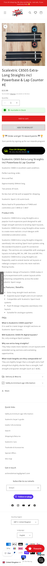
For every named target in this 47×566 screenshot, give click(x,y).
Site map (8, 459)
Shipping (12, 94)
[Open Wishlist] (35, 12)
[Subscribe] (38, 488)
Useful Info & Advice (13, 425)
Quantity (5, 98)
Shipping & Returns (13, 436)
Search (8, 431)
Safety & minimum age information (19, 414)
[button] (5, 12)
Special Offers (10, 453)
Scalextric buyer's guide (14, 419)
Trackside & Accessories (14, 447)
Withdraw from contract (2, 283)
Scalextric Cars (11, 442)
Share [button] (7, 391)
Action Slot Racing (26, 561)
